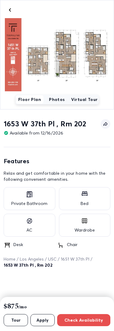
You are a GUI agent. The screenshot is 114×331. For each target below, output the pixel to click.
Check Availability (83, 320)
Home (10, 259)
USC (52, 259)
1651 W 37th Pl (75, 259)
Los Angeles (32, 259)
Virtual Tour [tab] (84, 99)
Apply (42, 320)
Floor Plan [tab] (29, 99)
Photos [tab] (57, 99)
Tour (16, 320)
